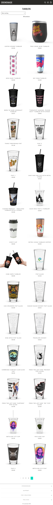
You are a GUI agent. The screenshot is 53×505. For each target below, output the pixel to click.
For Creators (26, 495)
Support (26, 490)
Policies (26, 499)
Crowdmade (6, 2)
